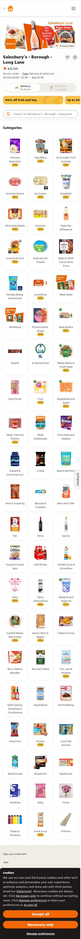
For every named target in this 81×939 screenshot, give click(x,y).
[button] (8, 8)
